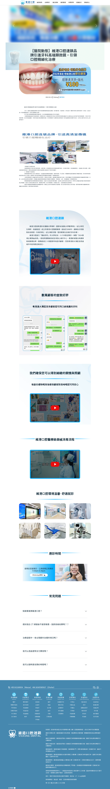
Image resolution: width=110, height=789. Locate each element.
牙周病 (72, 711)
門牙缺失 (14, 708)
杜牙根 (49, 708)
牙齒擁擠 (25, 708)
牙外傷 (96, 711)
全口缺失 (14, 716)
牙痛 (49, 713)
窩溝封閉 (96, 705)
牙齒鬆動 (72, 713)
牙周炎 (72, 702)
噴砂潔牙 (84, 711)
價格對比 (87, 2)
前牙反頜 (25, 705)
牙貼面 (37, 719)
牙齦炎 (72, 708)
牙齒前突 (25, 711)
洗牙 (84, 705)
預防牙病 (61, 705)
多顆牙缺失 (14, 711)
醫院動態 (63, 2)
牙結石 (84, 713)
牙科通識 (61, 711)
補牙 (49, 702)
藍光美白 (84, 702)
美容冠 (37, 702)
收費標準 (71, 2)
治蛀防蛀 (96, 702)
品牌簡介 (47, 2)
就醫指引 (79, 2)
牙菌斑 (84, 716)
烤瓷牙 (37, 708)
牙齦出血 (72, 705)
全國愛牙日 (60, 702)
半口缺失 (14, 713)
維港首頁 (39, 2)
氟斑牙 (37, 711)
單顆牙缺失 (14, 705)
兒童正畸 (96, 708)
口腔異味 (61, 713)
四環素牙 (37, 713)
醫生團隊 (55, 2)
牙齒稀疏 (25, 713)
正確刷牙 (61, 708)
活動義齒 (37, 716)
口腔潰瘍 (49, 716)
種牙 (14, 702)
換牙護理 (96, 713)
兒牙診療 (96, 716)
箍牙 (25, 716)
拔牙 (49, 711)
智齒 (49, 705)
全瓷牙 (37, 705)
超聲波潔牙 (84, 708)
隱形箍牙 (25, 702)
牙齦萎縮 (72, 716)
